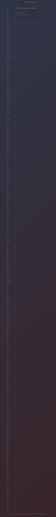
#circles (8, 165)
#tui (7, 471)
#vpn (7, 487)
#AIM (7, 17)
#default (8, 194)
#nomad (8, 348)
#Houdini (8, 56)
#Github (8, 51)
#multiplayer (8, 337)
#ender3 (8, 216)
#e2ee (7, 206)
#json (7, 289)
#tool (7, 465)
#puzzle (8, 393)
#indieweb (8, 274)
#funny (7, 238)
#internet (8, 278)
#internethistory (9, 280)
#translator (8, 469)
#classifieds (8, 169)
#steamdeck (8, 446)
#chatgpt (8, 160)
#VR (7, 106)
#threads (8, 461)
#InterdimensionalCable (10, 57)
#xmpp (7, 507)
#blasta (7, 140)
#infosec (8, 276)
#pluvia (7, 377)
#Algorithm (8, 20)
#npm (7, 351)
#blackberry (8, 139)
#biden (7, 133)
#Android (8, 21)
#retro (7, 407)
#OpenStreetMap (9, 81)
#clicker (8, 172)
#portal (7, 384)
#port (7, 383)
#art (7, 125)
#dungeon (8, 205)
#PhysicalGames (9, 84)
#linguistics (8, 298)
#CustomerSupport (9, 34)
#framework (8, 235)
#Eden (7, 38)
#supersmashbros (9, 450)
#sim (7, 428)
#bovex (7, 148)
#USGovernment (9, 104)
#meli (7, 320)
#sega (7, 425)
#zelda (7, 510)
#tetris (7, 459)
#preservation (8, 387)
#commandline (8, 178)
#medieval (8, 319)
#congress (8, 181)
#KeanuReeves (8, 61)
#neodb (7, 341)
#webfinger (8, 493)
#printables (8, 389)
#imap (7, 273)
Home (7, 515)
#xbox (7, 504)
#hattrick (8, 265)
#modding (8, 332)
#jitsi (7, 287)
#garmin (8, 244)
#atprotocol (8, 128)
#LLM (7, 63)
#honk (7, 269)
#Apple (7, 22)
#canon (7, 154)
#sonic (7, 438)
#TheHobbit (8, 101)
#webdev (8, 492)
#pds (7, 365)
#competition (8, 179)
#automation (8, 130)
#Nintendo (8, 75)
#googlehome (8, 256)
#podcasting (8, 380)
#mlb (7, 330)
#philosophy (8, 369)
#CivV (7, 29)
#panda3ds (8, 361)
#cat (7, 155)
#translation (8, 468)
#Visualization (8, 108)
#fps (7, 234)
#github (8, 248)
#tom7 (7, 464)
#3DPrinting (8, 11)
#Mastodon (8, 69)
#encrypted (8, 215)
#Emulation (8, 40)
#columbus (8, 176)
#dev (7, 198)
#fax (7, 221)
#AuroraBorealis (9, 24)
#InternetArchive (9, 58)
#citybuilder (8, 167)
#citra (7, 166)
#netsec (8, 344)
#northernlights (9, 350)
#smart (7, 432)
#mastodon (8, 314)
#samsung (8, 418)
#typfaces (8, 478)
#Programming (8, 86)
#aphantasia (8, 119)
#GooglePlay (8, 53)
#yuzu (7, 509)
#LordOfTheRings (9, 65)
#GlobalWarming (9, 52)
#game (7, 239)
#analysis (8, 117)
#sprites (8, 442)
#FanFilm (8, 43)
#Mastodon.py (8, 70)
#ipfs (7, 282)
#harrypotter (8, 264)
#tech (7, 454)
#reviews (8, 412)
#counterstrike (8, 183)
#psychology (8, 392)
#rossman (8, 416)
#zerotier (8, 511)
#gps (7, 257)
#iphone (8, 283)
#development (8, 199)
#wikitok (8, 500)
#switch (8, 452)
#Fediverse (8, 45)
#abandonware (8, 111)
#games (8, 242)
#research (8, 406)
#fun (7, 237)
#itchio (7, 285)
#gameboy (8, 240)
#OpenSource (8, 80)
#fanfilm (8, 220)
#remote (8, 405)
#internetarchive (9, 279)
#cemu (7, 158)
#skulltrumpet (8, 430)
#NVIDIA (8, 74)
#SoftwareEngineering (10, 97)
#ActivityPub (8, 19)
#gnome (8, 252)
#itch (7, 284)
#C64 (7, 25)
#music (7, 338)
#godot (7, 253)
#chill (7, 163)
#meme (7, 321)
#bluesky (8, 144)
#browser (8, 149)
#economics (8, 208)
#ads (7, 115)
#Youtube (8, 110)
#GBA (7, 47)
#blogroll (8, 142)
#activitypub (8, 113)
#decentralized (8, 193)
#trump (7, 470)
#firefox (8, 226)
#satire (7, 421)
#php (7, 371)
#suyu (7, 451)
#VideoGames (8, 107)
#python (8, 396)
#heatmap (8, 266)
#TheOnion (8, 103)
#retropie (8, 410)
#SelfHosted (8, 94)
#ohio (7, 353)
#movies (8, 335)
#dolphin (8, 202)
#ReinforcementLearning (10, 88)
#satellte (8, 420)
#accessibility (8, 112)
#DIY (7, 35)
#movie (7, 334)
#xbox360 (8, 505)
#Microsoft (8, 72)
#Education (8, 39)
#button (8, 151)
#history (8, 267)
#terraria (8, 457)
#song (7, 437)
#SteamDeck (8, 98)
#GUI (7, 48)
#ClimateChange (9, 31)
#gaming (8, 243)
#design (8, 197)
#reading (8, 403)
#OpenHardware (9, 79)
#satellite (8, 419)
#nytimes (8, 352)
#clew (7, 170)
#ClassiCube (8, 30)
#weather (8, 489)
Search (28, 5)
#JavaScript (8, 60)
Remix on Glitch (46, 515)
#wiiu (7, 498)
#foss (7, 233)
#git (7, 247)
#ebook (7, 207)
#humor (8, 271)
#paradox (8, 362)
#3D (7, 9)
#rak (7, 400)
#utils (7, 484)
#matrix (8, 317)
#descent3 (8, 196)
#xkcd (7, 506)
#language (8, 294)
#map (7, 309)
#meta (7, 324)
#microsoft (8, 326)
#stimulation (8, 447)
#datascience (8, 189)
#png (7, 378)
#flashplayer (8, 228)
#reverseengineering (9, 411)
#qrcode (8, 397)
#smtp (7, 434)
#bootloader (8, 146)
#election (8, 210)
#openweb (8, 357)
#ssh (7, 443)
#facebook (8, 219)
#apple (7, 122)
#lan (7, 292)
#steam (7, 445)
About (25, 5)
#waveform (8, 488)
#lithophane (8, 303)
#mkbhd (8, 329)
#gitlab (7, 249)
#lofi (7, 305)
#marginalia (8, 311)
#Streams (8, 99)
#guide (7, 260)
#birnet (7, 138)
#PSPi (7, 83)
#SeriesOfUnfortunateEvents (10, 95)
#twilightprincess (9, 473)
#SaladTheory (8, 92)
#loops (7, 306)
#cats (7, 156)
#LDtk (7, 62)
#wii (7, 496)
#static (7, 444)
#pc (7, 364)
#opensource (8, 356)
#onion (7, 355)
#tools (7, 466)
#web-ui (8, 491)
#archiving (8, 124)
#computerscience (9, 180)
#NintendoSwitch (9, 76)
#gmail (7, 251)
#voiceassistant (9, 486)
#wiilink (7, 497)
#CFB (7, 26)
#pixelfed (8, 374)
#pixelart (8, 373)
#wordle (8, 502)
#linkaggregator (9, 299)
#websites (8, 495)
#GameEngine (8, 49)
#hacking (8, 261)
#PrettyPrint (8, 85)
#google (8, 255)
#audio (7, 129)
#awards (8, 131)
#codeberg (8, 174)
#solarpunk (8, 436)
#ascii (7, 126)
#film (7, 225)
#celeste (8, 157)
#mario (7, 312)
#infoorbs (8, 275)
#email (7, 212)
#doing (7, 201)
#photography (8, 370)
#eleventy (8, 211)
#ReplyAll (8, 89)
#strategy (8, 448)
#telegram (8, 455)
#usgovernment (9, 483)
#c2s (7, 152)
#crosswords (8, 184)
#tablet (7, 453)
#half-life (8, 262)
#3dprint (8, 13)
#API (7, 18)
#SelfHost (8, 93)
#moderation (8, 333)
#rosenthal (8, 415)
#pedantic (8, 366)
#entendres (8, 217)
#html (7, 270)
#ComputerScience (9, 33)
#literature (8, 302)
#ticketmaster (8, 462)
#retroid (8, 409)
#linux (7, 300)
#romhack (8, 414)
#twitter (8, 475)
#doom (7, 203)
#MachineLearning (9, 67)
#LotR (7, 66)
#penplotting (8, 368)
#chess (7, 162)
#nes (7, 342)
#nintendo (8, 346)
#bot (7, 147)
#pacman (8, 360)
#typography (8, 479)
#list (7, 301)
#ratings (8, 402)
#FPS (7, 42)
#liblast (7, 296)
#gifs (7, 246)
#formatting (8, 232)
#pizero (7, 375)
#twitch (7, 474)
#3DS (7, 12)
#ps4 (7, 391)
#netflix (8, 343)
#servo (7, 427)
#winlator (8, 501)
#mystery (8, 339)
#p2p (7, 359)
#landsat (8, 293)
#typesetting (8, 477)
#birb (7, 135)
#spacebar (8, 439)
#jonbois (8, 288)
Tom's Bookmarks (30, 2)
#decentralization (9, 192)
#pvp (7, 394)
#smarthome (8, 433)
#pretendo (8, 388)
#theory (8, 460)
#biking (7, 134)
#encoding (8, 214)
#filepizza (8, 224)
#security (8, 424)
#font (7, 229)
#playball (8, 376)
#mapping (8, 310)
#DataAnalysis (8, 36)
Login (31, 5)
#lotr (7, 307)
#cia (7, 164)
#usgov (7, 482)
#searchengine (8, 423)
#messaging (8, 323)
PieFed (18, 11)
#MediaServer (8, 71)
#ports (7, 385)
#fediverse (8, 223)
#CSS (7, 27)
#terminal (8, 456)
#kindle (7, 291)
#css (7, 185)
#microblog (8, 325)
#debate (8, 190)
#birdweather (8, 137)
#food (7, 230)
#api (7, 120)
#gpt (7, 258)
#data (7, 187)
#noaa (7, 347)
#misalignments (9, 328)
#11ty (7, 7)
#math (7, 315)
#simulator (8, 429)
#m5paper (8, 308)
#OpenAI (8, 78)
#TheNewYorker (9, 102)
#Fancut (8, 44)
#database (8, 188)
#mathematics (8, 316)
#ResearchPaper (9, 90)
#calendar (8, 153)
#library (7, 297)
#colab (7, 175)
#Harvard (8, 54)
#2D (7, 8)
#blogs (7, 143)
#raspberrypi (8, 401)
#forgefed (8, 231)
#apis (7, 121)
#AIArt (7, 16)
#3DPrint (8, 10)
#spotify (8, 441)
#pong (7, 382)
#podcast (8, 379)
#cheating (8, 161)
